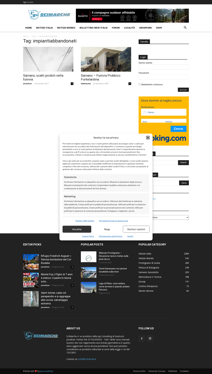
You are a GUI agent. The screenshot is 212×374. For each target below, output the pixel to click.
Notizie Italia (44, 27)
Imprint (130, 236)
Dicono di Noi (139, 371)
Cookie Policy (88, 236)
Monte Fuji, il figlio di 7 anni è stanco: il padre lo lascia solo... (56, 278)
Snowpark (145, 27)
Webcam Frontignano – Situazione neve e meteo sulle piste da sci (113, 256)
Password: (144, 72)
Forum (116, 27)
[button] (147, 137)
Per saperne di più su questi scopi (113, 221)
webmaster (86, 83)
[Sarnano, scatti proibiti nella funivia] (48, 59)
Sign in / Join (28, 2)
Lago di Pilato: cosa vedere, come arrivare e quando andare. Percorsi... (114, 286)
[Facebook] (142, 339)
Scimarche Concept (156, 371)
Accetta (76, 229)
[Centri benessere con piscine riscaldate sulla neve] (88, 272)
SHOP (159, 27)
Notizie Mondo (66, 27)
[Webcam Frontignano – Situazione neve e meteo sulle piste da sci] (88, 256)
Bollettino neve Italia (94, 27)
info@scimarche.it (87, 359)
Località (129, 27)
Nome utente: (146, 62)
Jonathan (27, 83)
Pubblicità (172, 371)
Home (28, 27)
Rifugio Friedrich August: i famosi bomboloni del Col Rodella (56, 259)
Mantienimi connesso (152, 84)
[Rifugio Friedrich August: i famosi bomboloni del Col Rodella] (31, 262)
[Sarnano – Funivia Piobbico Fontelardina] (106, 59)
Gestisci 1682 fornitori (84, 221)
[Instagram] (150, 338)
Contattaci (184, 371)
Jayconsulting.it (46, 371)
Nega (107, 229)
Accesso (183, 90)
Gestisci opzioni (136, 229)
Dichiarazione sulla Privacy (111, 236)
